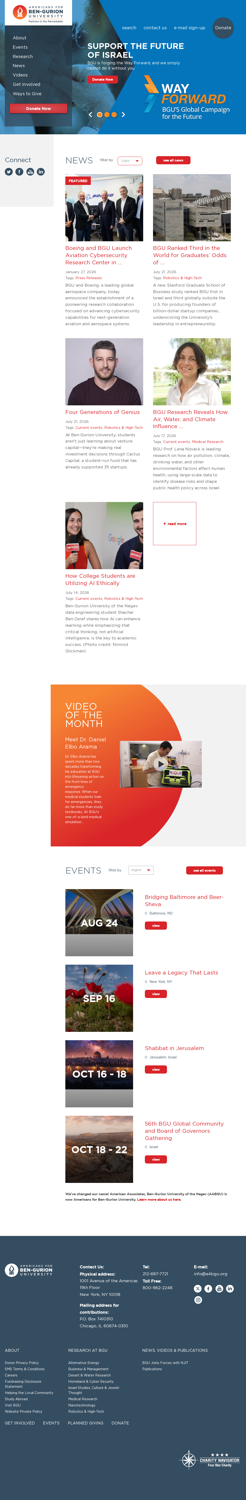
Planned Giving (85, 1423)
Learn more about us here (158, 1199)
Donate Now (102, 79)
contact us (155, 28)
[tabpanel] (123, 67)
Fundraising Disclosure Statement (23, 1384)
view (156, 925)
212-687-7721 (155, 1274)
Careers (11, 1375)
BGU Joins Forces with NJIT (165, 1363)
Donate (223, 28)
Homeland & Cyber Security (91, 1381)
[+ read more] (174, 544)
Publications (152, 1369)
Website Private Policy (23, 1411)
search (129, 28)
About (12, 1350)
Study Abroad (16, 1399)
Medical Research (207, 442)
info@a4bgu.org (211, 1274)
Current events (88, 428)
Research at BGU (87, 1350)
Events (51, 1423)
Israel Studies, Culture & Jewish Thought (93, 1390)
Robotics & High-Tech (182, 278)
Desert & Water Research (89, 1375)
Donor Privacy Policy (22, 1363)
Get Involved (20, 1423)
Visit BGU (13, 1405)
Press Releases (88, 278)
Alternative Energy (83, 1363)
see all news (173, 160)
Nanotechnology (81, 1405)
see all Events (204, 870)
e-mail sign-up (189, 28)
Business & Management (88, 1369)
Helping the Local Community (29, 1393)
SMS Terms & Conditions (25, 1369)
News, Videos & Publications (175, 1350)
